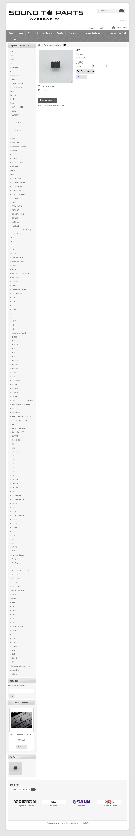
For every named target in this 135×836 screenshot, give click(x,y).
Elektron (13, 91)
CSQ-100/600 (17, 293)
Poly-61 (14, 139)
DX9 (13, 634)
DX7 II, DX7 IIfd (17, 626)
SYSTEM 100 (16, 495)
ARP (12, 63)
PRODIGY (15, 210)
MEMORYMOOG (18, 182)
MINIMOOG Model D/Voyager (18, 196)
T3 (12, 155)
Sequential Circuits (44, 32)
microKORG (16, 123)
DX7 (13, 622)
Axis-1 (13, 270)
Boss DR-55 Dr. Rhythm (20, 273)
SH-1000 (14, 476)
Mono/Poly (15, 127)
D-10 (13, 301)
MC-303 (14, 388)
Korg (30, 32)
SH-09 (14, 464)
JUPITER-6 (15, 365)
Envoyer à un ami (48, 86)
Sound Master (15, 583)
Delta (13, 111)
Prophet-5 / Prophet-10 (20, 571)
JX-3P (13, 373)
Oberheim (14, 246)
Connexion (123, 20)
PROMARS (15, 412)
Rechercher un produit (16, 686)
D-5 (13, 297)
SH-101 (14, 472)
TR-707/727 (15, 523)
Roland (11, 32)
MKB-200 (14, 396)
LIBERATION (16, 178)
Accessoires (13, 39)
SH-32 (13, 468)
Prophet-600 (16, 575)
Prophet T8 (15, 579)
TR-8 (13, 507)
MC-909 (14, 392)
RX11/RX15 (15, 658)
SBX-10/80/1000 (18, 440)
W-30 (13, 551)
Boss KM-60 (16, 277)
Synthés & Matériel (118, 32)
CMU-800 (15, 281)
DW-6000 (15, 115)
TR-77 (13, 511)
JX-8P (13, 377)
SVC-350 (15, 492)
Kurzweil (13, 170)
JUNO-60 (15, 353)
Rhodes (13, 254)
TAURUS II (15, 226)
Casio (12, 79)
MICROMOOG (17, 186)
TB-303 (14, 503)
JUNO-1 (14, 341)
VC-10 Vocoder (17, 162)
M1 (12, 119)
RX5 (13, 654)
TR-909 (14, 531)
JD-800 (14, 337)
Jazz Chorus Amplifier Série (21, 333)
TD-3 (13, 71)
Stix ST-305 (15, 587)
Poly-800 (15, 143)
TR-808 (14, 527)
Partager (82, 77)
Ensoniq (13, 95)
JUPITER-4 (15, 361)
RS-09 (13, 424)
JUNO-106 (15, 357)
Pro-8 (13, 559)
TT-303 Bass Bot (17, 87)
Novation (13, 242)
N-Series (14, 135)
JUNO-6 (14, 349)
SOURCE (15, 222)
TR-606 (14, 519)
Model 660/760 (17, 262)
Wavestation (15, 166)
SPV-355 (14, 488)
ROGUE (14, 218)
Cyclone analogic (16, 83)
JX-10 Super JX (16, 381)
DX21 (13, 638)
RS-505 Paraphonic (18, 428)
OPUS (13, 202)
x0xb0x (13, 595)
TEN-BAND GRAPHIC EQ (21, 230)
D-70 (13, 313)
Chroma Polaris (17, 258)
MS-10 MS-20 (16, 131)
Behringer (14, 67)
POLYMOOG (16, 206)
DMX (13, 250)
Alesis (12, 59)
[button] (15, 804)
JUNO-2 (14, 345)
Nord (12, 238)
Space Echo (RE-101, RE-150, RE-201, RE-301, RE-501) (21, 418)
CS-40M (14, 614)
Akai (12, 55)
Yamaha (60, 32)
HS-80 (13, 329)
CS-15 (13, 607)
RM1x (13, 650)
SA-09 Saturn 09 (17, 432)
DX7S (13, 630)
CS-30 (13, 610)
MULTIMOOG (16, 190)
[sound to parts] (46, 13)
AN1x (13, 603)
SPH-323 (14, 484)
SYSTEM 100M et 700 (19, 499)
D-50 (13, 309)
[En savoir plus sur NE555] (15, 768)
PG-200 (14, 408)
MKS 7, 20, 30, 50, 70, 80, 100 (22, 400)
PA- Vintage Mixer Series (20, 404)
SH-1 (13, 444)
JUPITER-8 (15, 369)
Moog (21, 32)
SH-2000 (14, 480)
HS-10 (13, 321)
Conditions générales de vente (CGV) (76, 823)
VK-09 (14, 543)
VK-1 (13, 539)
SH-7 (13, 460)
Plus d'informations (47, 100)
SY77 (13, 662)
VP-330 (14, 547)
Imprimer (45, 90)
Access (12, 51)
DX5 (13, 618)
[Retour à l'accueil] (39, 45)
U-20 (13, 535)
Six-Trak (14, 567)
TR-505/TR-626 (17, 515)
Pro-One (15, 563)
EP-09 (13, 317)
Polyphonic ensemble (19, 147)
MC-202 (14, 384)
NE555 (26, 763)
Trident (14, 159)
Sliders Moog (16, 234)
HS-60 (14, 325)
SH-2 (13, 448)
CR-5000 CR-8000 (18, 289)
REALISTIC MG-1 (17, 214)
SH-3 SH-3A (15, 452)
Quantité (79, 66)
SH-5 (13, 456)
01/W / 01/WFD (17, 107)
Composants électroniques (94, 32)
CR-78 (13, 285)
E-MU (12, 99)
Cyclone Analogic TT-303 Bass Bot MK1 (21, 735)
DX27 (13, 642)
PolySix (14, 151)
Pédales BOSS (73, 32)
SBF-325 (14, 436)
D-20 (13, 305)
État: (77, 54)
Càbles (14, 674)
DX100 (14, 646)
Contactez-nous (53, 823)
